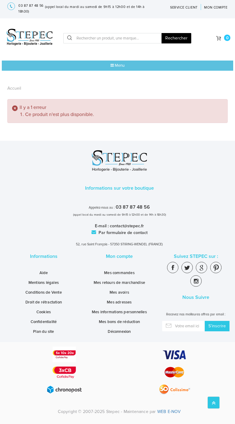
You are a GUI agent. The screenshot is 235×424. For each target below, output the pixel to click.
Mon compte (119, 256)
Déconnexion (119, 331)
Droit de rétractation (43, 302)
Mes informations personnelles (119, 312)
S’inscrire (217, 326)
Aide (43, 272)
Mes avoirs (119, 292)
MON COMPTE (216, 7)
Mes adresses (119, 302)
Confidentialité (44, 321)
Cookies (43, 312)
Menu (119, 65)
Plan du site (43, 331)
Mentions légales (43, 282)
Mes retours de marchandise (119, 282)
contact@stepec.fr (127, 226)
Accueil (14, 88)
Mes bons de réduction (119, 321)
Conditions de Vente (43, 292)
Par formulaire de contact (122, 232)
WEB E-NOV (169, 411)
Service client (184, 7)
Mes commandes (119, 272)
